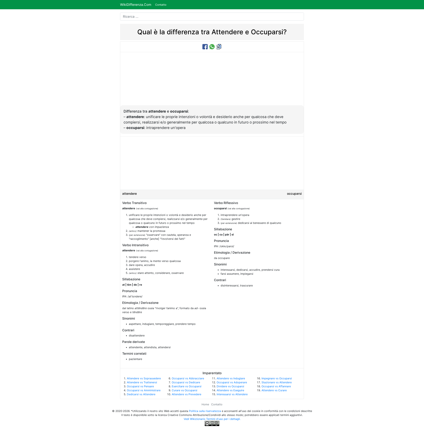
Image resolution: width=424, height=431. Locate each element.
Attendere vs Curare (274, 390)
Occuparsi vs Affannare (276, 386)
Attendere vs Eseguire (230, 390)
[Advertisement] (212, 80)
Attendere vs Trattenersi (142, 382)
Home (205, 404)
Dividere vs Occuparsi (230, 386)
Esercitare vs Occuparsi (186, 386)
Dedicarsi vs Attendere (141, 394)
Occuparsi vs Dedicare (186, 382)
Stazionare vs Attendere (277, 382)
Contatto (160, 4)
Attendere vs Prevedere (186, 394)
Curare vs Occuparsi (184, 390)
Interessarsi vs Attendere (232, 394)
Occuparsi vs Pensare (140, 386)
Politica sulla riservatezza (205, 411)
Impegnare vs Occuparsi (277, 378)
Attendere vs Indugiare (231, 378)
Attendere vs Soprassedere (144, 378)
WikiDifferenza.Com (135, 5)
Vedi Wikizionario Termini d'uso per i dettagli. (212, 419)
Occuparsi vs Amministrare (143, 390)
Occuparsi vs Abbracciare (188, 378)
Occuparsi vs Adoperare (232, 382)
